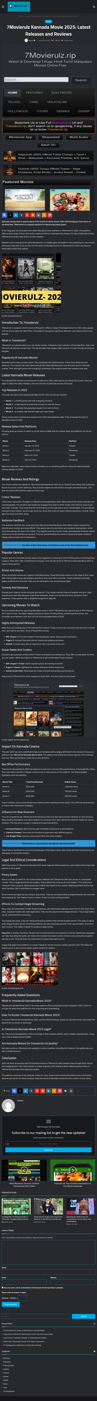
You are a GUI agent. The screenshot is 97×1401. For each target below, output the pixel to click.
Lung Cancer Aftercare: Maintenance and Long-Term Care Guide (28, 1334)
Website (53, 1278)
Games (6, 1376)
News (28, 16)
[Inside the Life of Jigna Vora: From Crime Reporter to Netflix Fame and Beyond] (48, 1206)
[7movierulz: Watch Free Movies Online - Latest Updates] (19, 7)
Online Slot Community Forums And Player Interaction (23, 1341)
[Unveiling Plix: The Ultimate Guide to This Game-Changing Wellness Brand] (16, 1206)
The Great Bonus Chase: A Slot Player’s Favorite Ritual (24, 1330)
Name (4, 1267)
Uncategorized (8, 1391)
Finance (6, 1373)
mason (31, 40)
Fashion (6, 1369)
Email (4, 1278)
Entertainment (8, 1365)
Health (5, 1380)
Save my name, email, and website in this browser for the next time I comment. (33, 1288)
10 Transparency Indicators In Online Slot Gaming (22, 1345)
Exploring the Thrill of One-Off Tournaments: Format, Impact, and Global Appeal (78, 1219)
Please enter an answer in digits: (14, 1292)
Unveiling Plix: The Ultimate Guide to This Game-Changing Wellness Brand (15, 1218)
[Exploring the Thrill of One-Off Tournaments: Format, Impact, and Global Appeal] (80, 1206)
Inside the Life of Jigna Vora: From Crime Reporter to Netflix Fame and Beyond (48, 1218)
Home (22, 16)
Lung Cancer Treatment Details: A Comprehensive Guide (24, 1338)
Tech (5, 1388)
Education (7, 1362)
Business (6, 1358)
